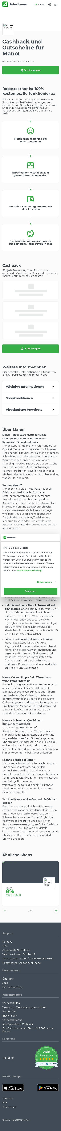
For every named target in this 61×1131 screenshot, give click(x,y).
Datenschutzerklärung (29, 570)
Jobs (5, 983)
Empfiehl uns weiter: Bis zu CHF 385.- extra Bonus (27, 1030)
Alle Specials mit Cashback (17, 1024)
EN (43, 4)
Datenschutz (9, 1107)
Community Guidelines (15, 950)
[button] (4, 910)
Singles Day (9, 1011)
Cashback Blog (11, 1003)
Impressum (8, 1098)
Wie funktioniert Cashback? (18, 954)
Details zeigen (44, 582)
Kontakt (7, 941)
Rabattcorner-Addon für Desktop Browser (27, 958)
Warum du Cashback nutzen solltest (24, 1007)
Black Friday (9, 1015)
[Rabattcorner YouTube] (4, 1058)
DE (36, 4)
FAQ (4, 945)
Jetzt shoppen (32, 70)
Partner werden (12, 987)
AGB (4, 1102)
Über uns (7, 978)
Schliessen (30, 591)
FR (39, 4)
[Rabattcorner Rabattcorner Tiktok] (12, 1058)
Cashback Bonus (12, 1020)
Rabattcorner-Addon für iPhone (21, 963)
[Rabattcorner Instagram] (8, 1058)
